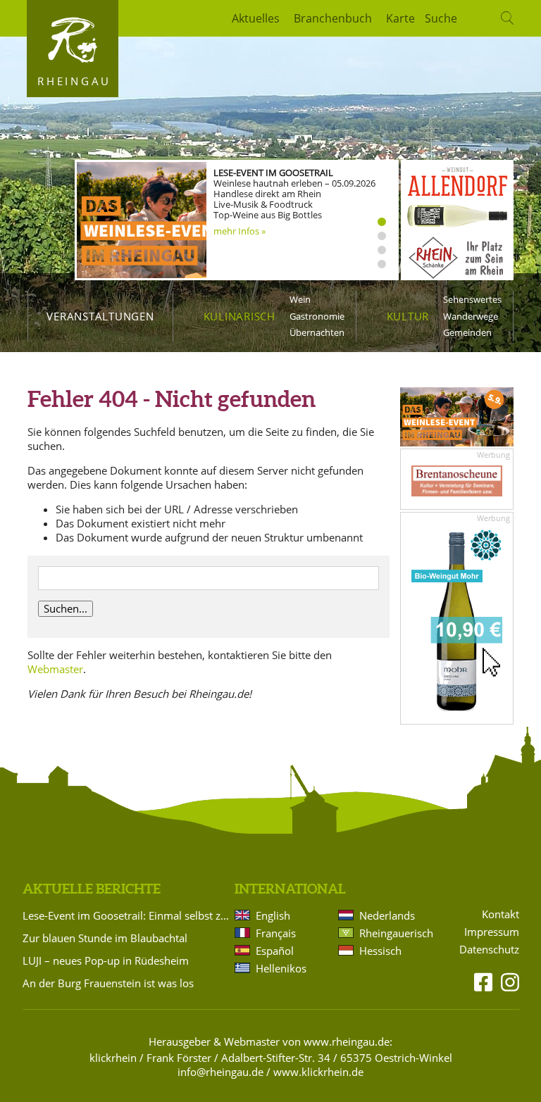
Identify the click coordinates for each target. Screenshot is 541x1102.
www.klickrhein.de (318, 1072)
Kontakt (500, 914)
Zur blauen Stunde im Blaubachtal (105, 938)
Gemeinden (467, 332)
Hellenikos (281, 968)
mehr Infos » (239, 231)
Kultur (408, 316)
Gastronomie (317, 316)
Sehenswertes (472, 299)
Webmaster (55, 669)
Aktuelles (256, 18)
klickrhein (113, 1058)
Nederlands (387, 915)
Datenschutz (489, 949)
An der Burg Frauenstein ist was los (108, 983)
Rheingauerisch (395, 933)
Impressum (491, 932)
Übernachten (317, 332)
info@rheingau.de (220, 1072)
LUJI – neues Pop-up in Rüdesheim (106, 960)
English (273, 915)
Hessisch (380, 951)
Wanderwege (470, 316)
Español (275, 951)
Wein (300, 299)
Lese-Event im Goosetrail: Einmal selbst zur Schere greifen (126, 915)
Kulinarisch (239, 316)
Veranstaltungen (100, 316)
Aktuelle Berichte (92, 888)
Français (276, 933)
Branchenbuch (333, 18)
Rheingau (74, 81)
